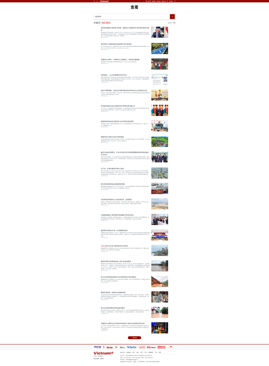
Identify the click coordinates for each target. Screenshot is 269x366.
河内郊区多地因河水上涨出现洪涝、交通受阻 (116, 199)
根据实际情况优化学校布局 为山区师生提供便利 (117, 121)
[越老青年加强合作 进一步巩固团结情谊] (159, 235)
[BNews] (116, 347)
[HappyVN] (171, 347)
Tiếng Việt (148, 1)
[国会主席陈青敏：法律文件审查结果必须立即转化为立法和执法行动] (159, 95)
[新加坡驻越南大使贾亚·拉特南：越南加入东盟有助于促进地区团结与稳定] (159, 32)
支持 (137, 352)
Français (159, 1)
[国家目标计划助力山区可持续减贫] (159, 141)
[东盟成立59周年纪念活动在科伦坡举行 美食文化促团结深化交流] (159, 327)
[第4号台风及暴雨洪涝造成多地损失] (159, 312)
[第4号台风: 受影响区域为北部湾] (159, 250)
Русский (171, 1)
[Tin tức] (110, 347)
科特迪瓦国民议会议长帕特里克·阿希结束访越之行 (118, 106)
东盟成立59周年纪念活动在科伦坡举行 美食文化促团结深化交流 (123, 323)
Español (163, 1)
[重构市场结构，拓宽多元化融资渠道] (159, 297)
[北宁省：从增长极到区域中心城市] (159, 173)
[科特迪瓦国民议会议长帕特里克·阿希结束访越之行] (159, 110)
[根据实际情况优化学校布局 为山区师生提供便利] (159, 125)
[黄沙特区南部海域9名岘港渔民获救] (159, 188)
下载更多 (134, 337)
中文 (167, 1)
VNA (145, 352)
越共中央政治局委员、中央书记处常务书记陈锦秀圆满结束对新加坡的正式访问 (125, 153)
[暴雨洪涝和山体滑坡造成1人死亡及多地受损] (159, 265)
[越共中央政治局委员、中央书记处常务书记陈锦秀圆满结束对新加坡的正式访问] (159, 156)
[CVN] (142, 347)
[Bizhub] (122, 347)
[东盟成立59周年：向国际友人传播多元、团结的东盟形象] (159, 64)
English (154, 1)
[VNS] (131, 347)
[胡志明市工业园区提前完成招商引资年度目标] (159, 48)
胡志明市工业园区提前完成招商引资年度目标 (116, 44)
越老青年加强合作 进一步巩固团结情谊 (114, 230)
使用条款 (128, 352)
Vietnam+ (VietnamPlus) (104, 1)
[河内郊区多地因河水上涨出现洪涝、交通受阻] (159, 204)
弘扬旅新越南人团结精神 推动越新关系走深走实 (117, 215)
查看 (134, 7)
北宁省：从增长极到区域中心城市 (112, 168)
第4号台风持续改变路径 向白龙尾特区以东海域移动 (118, 277)
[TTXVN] (97, 347)
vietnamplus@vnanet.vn (132, 359)
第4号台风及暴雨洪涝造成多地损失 (113, 308)
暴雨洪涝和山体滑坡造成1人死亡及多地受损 (116, 261)
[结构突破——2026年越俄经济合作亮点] (159, 79)
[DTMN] (151, 347)
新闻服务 (151, 352)
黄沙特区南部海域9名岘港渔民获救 (113, 184)
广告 (156, 352)
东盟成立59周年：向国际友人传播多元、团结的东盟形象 (120, 59)
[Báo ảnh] (161, 347)
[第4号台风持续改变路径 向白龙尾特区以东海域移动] (159, 281)
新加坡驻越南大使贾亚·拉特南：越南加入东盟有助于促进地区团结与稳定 (125, 29)
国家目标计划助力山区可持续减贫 (112, 137)
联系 (160, 352)
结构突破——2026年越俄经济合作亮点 (114, 75)
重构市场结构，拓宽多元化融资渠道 (113, 292)
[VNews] (103, 347)
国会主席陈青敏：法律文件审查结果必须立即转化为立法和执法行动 (124, 90)
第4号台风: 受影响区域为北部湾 (117, 246)
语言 (141, 352)
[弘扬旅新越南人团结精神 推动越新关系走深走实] (159, 219)
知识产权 (122, 352)
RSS (134, 352)
